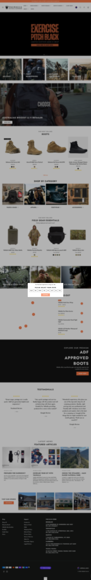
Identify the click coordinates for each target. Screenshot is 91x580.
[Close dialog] (59, 273)
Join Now (45, 307)
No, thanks (45, 315)
